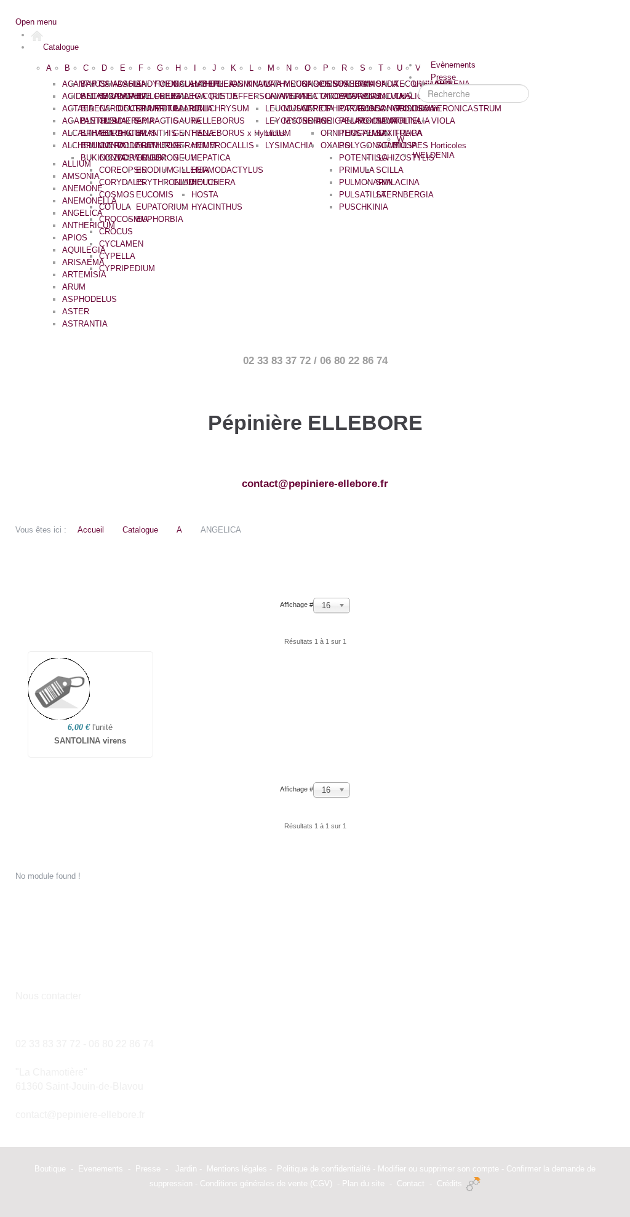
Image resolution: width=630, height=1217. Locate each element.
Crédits (449, 1183)
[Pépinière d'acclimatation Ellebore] (37, 34)
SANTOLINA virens (90, 740)
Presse (148, 1168)
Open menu (36, 21)
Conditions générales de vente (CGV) (266, 1183)
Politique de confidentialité (323, 1168)
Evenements (100, 1168)
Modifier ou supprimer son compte (438, 1168)
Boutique (50, 1168)
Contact (411, 1183)
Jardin (186, 1168)
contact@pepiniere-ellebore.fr (315, 484)
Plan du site (363, 1183)
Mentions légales (237, 1168)
